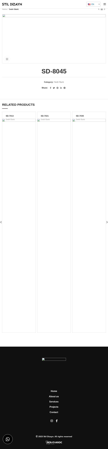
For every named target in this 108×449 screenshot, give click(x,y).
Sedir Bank (14, 9)
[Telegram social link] (64, 88)
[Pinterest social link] (57, 88)
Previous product (98, 9)
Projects (54, 407)
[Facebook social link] (50, 88)
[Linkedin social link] (61, 88)
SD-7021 (45, 116)
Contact (54, 412)
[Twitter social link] (54, 88)
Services (53, 401)
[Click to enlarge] (7, 59)
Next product (104, 9)
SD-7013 (10, 116)
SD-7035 (80, 116)
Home (4, 9)
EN (92, 4)
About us (54, 396)
